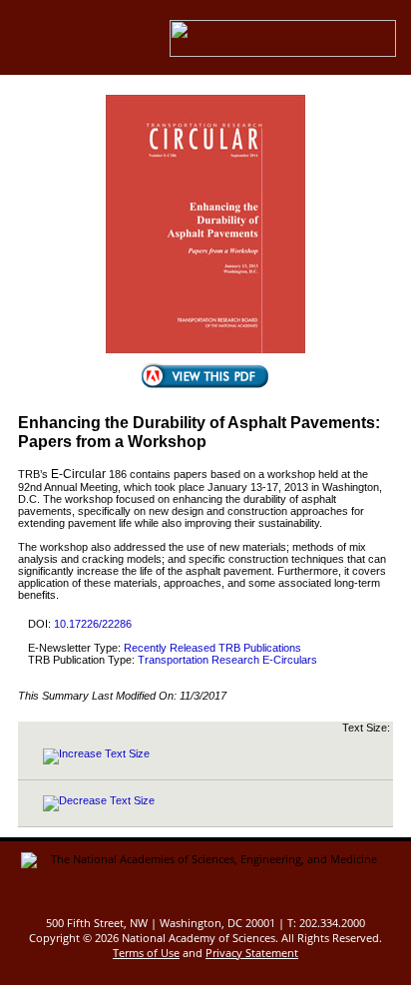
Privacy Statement (252, 952)
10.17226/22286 (93, 624)
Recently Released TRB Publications (212, 648)
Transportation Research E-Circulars (227, 660)
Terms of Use (146, 952)
